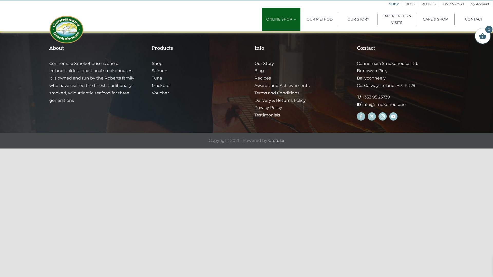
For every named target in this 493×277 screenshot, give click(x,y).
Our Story (264, 63)
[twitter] (372, 116)
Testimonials (267, 115)
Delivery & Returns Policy (280, 100)
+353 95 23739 (376, 97)
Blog (259, 70)
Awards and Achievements (282, 85)
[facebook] (361, 116)
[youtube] (393, 116)
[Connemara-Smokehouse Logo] (66, 17)
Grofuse (276, 140)
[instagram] (382, 116)
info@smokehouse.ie (384, 104)
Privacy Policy (268, 107)
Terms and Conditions (276, 93)
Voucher (160, 93)
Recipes (262, 78)
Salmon (159, 70)
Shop (157, 63)
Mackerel (161, 85)
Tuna (157, 78)
